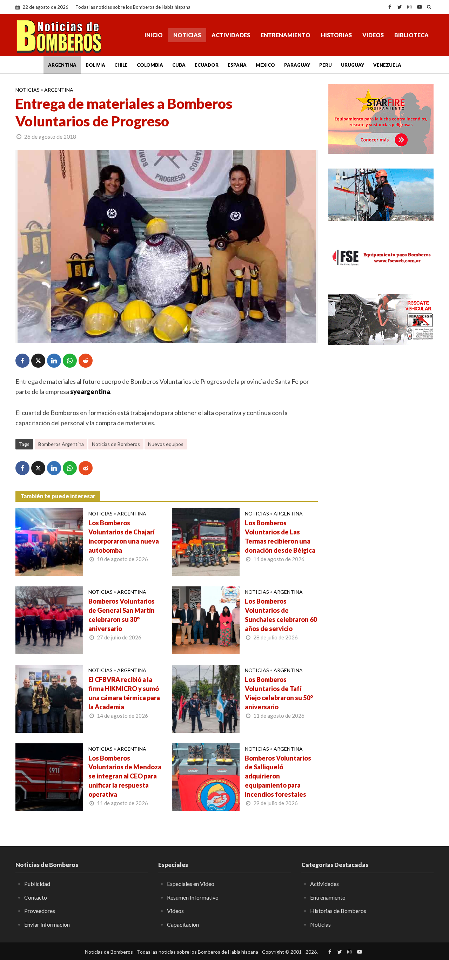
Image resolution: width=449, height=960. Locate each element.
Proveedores (39, 910)
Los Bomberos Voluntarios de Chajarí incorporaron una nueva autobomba (123, 536)
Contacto (35, 897)
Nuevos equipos (165, 444)
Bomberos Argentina (61, 444)
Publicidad (37, 883)
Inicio (154, 35)
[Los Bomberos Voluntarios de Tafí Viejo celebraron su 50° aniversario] (206, 698)
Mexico (265, 65)
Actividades (231, 35)
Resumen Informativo (193, 897)
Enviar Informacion (47, 924)
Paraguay (297, 65)
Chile (121, 65)
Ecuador (207, 65)
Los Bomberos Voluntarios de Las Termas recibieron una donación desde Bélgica (280, 536)
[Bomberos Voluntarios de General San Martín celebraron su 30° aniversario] (49, 619)
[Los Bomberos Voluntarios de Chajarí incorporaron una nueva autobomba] (49, 541)
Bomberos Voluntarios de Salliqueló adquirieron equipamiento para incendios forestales (278, 776)
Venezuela (387, 65)
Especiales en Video (190, 883)
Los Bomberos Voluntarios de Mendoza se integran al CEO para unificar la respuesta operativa (124, 776)
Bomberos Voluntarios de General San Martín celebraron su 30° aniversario (121, 614)
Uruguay (352, 65)
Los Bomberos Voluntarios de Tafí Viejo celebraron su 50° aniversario (279, 693)
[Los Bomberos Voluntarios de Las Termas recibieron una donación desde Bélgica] (206, 541)
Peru (325, 65)
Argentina (62, 65)
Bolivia (95, 65)
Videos (373, 35)
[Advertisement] (381, 465)
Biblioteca (411, 35)
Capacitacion (183, 924)
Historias (336, 35)
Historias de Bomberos (338, 910)
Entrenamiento (285, 35)
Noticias (187, 35)
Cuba (179, 65)
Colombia (150, 65)
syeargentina (90, 391)
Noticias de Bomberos (116, 444)
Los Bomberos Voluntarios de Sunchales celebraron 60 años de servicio (281, 614)
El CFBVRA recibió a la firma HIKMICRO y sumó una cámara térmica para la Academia (124, 693)
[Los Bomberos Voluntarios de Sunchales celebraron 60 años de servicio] (206, 619)
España (237, 65)
